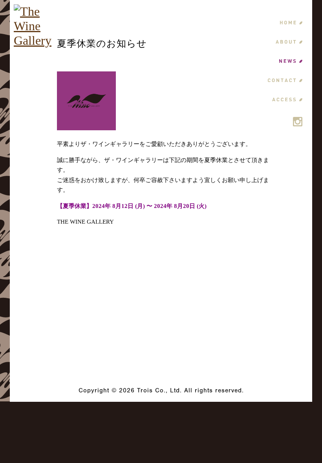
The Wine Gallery (161, 335)
